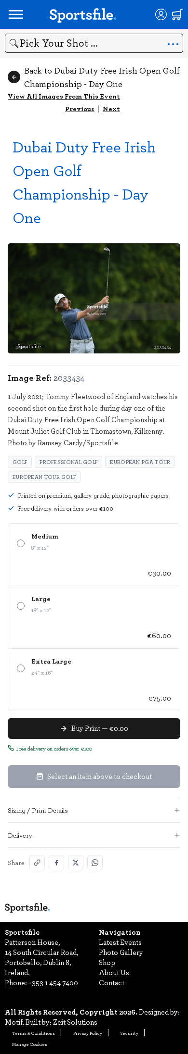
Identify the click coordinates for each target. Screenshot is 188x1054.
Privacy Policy (87, 1032)
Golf (20, 461)
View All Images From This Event (64, 96)
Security (129, 1032)
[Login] (161, 14)
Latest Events (120, 942)
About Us (114, 972)
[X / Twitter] (75, 862)
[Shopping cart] (177, 14)
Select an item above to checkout (99, 776)
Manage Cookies (29, 1044)
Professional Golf (68, 461)
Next (111, 108)
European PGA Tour (140, 461)
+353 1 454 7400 (53, 982)
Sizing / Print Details (38, 810)
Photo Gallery (121, 952)
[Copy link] (37, 862)
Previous (79, 108)
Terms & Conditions (33, 1032)
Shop (107, 962)
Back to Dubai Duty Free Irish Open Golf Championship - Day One (102, 76)
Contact (111, 982)
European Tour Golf (44, 476)
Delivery (20, 835)
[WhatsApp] (95, 862)
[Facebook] (56, 862)
